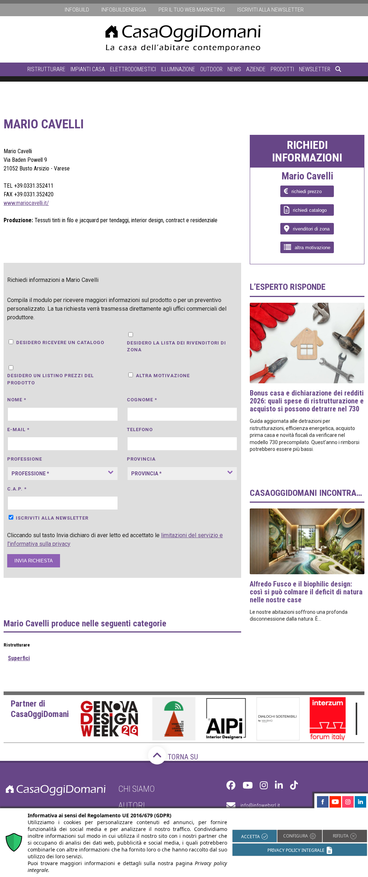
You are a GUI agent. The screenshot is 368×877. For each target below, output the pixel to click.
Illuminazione (178, 69)
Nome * (16, 399)
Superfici (19, 658)
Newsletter (314, 69)
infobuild (77, 10)
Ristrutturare (46, 69)
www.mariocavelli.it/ (26, 203)
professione (24, 459)
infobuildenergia (123, 10)
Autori (131, 805)
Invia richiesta (33, 560)
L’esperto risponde (288, 287)
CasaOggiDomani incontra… (306, 493)
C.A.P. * (17, 489)
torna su (182, 757)
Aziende (256, 69)
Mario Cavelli (307, 176)
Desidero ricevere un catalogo (60, 342)
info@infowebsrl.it (260, 805)
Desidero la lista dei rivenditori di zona (176, 346)
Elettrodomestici (133, 69)
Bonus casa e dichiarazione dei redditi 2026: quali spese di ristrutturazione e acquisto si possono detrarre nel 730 (307, 401)
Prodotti (282, 69)
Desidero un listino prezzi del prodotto (50, 379)
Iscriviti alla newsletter (270, 10)
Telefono (140, 429)
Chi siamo (136, 789)
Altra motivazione (163, 375)
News (234, 69)
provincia (141, 459)
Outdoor (211, 69)
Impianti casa (87, 69)
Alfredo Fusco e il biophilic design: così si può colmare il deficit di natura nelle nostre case (306, 592)
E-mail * (18, 429)
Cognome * (142, 399)
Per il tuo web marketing (191, 10)
